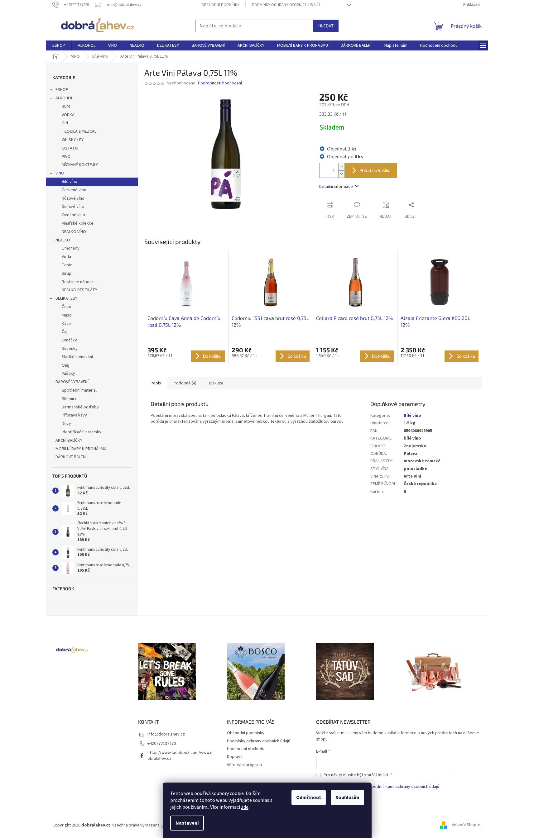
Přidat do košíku (375, 170)
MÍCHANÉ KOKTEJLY (80, 165)
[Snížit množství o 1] (341, 174)
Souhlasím (347, 797)
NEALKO (62, 240)
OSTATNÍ (70, 148)
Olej (65, 365)
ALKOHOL (64, 98)
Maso (67, 315)
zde (244, 807)
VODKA (68, 115)
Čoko (66, 307)
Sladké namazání (77, 357)
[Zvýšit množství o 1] (341, 166)
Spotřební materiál (79, 390)
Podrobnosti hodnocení (220, 83)
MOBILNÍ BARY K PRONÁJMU (80, 449)
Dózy (66, 424)
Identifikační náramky (81, 432)
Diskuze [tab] (216, 383)
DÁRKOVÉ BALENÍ (70, 457)
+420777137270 (161, 743)
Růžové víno (73, 198)
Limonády (70, 248)
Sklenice (70, 399)
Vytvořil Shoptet (467, 825)
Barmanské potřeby (80, 407)
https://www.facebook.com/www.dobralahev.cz (180, 756)
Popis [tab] (156, 383)
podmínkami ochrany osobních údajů (405, 786)
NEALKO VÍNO (74, 232)
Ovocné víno (73, 215)
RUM (66, 106)
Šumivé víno (73, 206)
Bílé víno (69, 182)
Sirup (66, 273)
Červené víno (74, 190)
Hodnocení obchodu (245, 749)
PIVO (66, 157)
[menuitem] (58, 45)
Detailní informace (336, 186)
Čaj (64, 332)
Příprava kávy (74, 415)
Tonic (67, 265)
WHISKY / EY (73, 140)
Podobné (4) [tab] (185, 383)
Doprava (235, 757)
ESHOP (61, 90)
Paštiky (68, 373)
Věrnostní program (244, 765)
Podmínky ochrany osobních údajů (286, 5)
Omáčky (69, 340)
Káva (66, 324)
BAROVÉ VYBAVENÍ (72, 382)
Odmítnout (308, 797)
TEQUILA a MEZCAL (79, 131)
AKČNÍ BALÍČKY (68, 440)
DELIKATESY (66, 298)
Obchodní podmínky (220, 5)
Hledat (326, 25)
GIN (65, 123)
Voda (66, 257)
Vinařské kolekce (78, 223)
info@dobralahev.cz (166, 734)
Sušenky (70, 348)
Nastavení (187, 823)
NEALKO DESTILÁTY (79, 290)
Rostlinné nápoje (77, 282)
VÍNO (59, 173)
